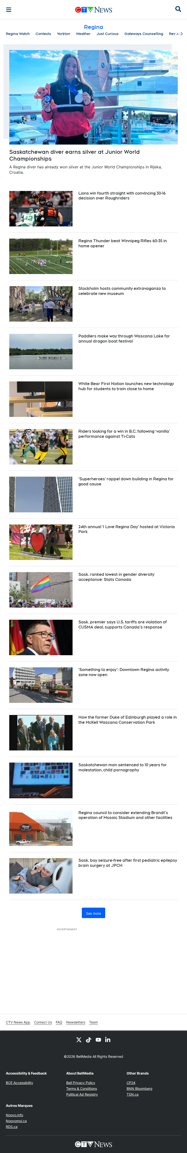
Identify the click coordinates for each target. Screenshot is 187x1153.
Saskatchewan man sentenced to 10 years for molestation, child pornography (122, 767)
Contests (43, 34)
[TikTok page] (89, 1039)
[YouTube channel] (98, 1039)
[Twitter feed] (79, 1039)
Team (93, 1022)
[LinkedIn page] (108, 1039)
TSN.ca (133, 1094)
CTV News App (18, 1022)
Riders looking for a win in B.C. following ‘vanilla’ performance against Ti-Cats (124, 434)
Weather (83, 34)
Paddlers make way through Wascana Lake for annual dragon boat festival (124, 339)
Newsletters (75, 1022)
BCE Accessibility (19, 1083)
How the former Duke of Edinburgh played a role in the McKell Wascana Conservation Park (127, 720)
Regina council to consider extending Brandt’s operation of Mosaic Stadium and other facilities (125, 815)
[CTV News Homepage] (93, 10)
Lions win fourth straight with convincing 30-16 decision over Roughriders (122, 196)
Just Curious (107, 34)
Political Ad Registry (82, 1094)
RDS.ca (12, 1127)
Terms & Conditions (81, 1088)
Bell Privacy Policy (80, 1083)
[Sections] (9, 10)
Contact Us (43, 1022)
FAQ (59, 1022)
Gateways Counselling (143, 34)
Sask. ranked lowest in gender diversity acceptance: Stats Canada (116, 577)
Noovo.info (14, 1115)
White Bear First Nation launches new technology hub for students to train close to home (126, 386)
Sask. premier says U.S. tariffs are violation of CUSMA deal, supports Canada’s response (122, 624)
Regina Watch (18, 34)
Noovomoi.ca (16, 1121)
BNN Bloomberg (139, 1088)
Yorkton (63, 34)
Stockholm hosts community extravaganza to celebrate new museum (122, 291)
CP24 (131, 1083)
